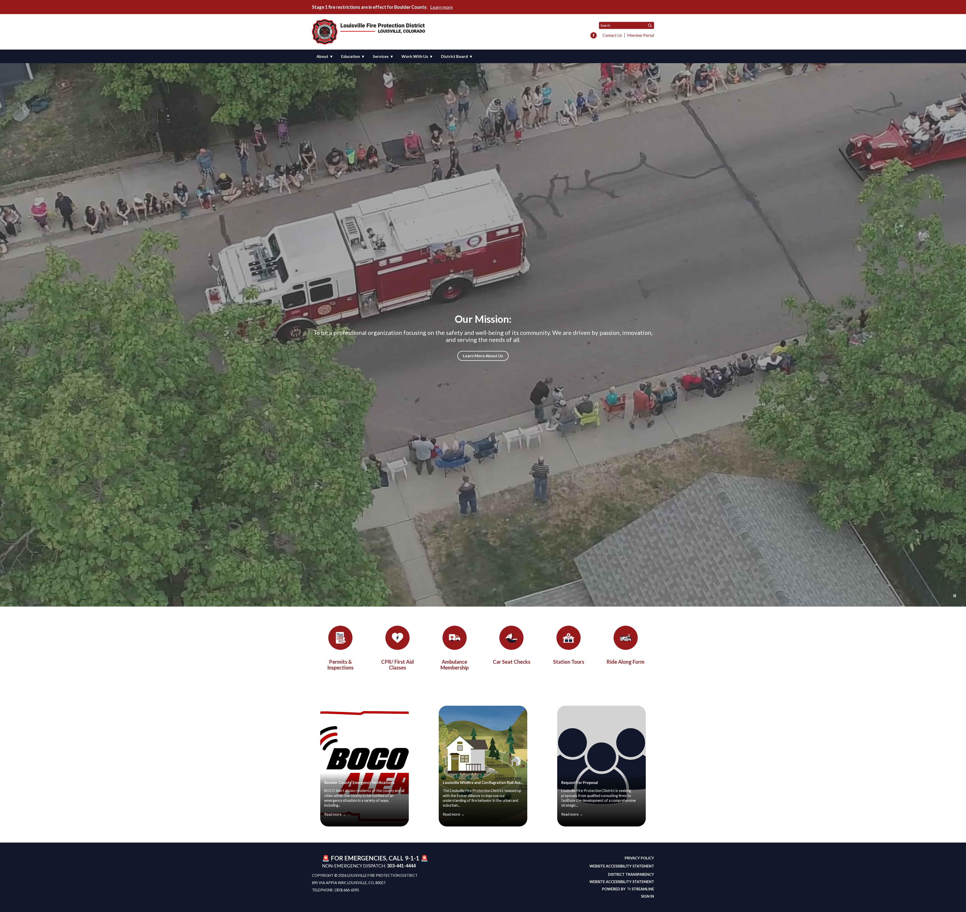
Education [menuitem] (350, 56)
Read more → (335, 814)
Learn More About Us (483, 355)
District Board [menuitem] (454, 56)
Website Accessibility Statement (621, 866)
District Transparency (631, 874)
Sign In (647, 896)
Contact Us (612, 35)
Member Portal (640, 35)
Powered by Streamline (628, 889)
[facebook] (593, 35)
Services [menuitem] (381, 56)
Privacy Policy (639, 858)
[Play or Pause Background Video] (954, 596)
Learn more (441, 7)
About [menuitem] (322, 56)
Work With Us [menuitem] (414, 56)
